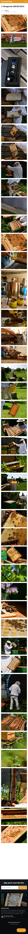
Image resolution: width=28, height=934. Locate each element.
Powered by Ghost (14, 924)
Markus (7, 10)
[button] (26, 2)
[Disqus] (14, 861)
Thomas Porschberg (8, 916)
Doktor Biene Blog (6, 1)
